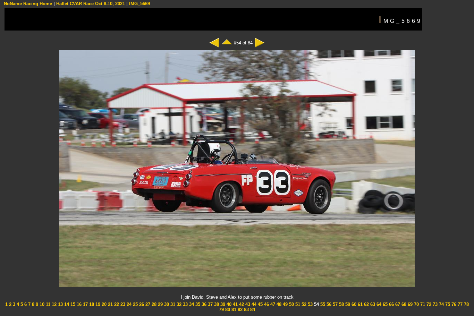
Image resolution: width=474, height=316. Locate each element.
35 (197, 304)
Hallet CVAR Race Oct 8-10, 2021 (90, 3)
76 (453, 304)
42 (241, 304)
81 (233, 309)
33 (184, 304)
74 (441, 304)
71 (422, 304)
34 (191, 304)
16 (78, 304)
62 (366, 304)
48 (278, 304)
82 (239, 309)
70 (416, 304)
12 (53, 304)
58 (341, 304)
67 (397, 304)
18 (91, 304)
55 (322, 304)
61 (359, 304)
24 (128, 304)
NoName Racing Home (28, 3)
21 (110, 304)
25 (135, 304)
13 (60, 304)
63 (372, 304)
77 (459, 304)
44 (253, 304)
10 (41, 304)
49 (284, 304)
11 (47, 304)
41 (234, 304)
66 (391, 304)
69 (409, 304)
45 (259, 304)
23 (122, 304)
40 (228, 304)
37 (209, 304)
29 (159, 304)
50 (291, 304)
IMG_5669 (139, 3)
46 (266, 304)
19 (97, 304)
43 (247, 304)
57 (334, 304)
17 (85, 304)
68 (403, 304)
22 (116, 304)
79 (221, 309)
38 (216, 304)
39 (222, 304)
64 (378, 304)
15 (72, 304)
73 (434, 304)
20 (103, 304)
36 (203, 304)
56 (328, 304)
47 (272, 304)
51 (297, 304)
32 (178, 304)
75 (447, 304)
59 (347, 304)
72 (428, 304)
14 (66, 304)
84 (252, 309)
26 (141, 304)
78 (466, 304)
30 (166, 304)
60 (353, 304)
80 (227, 309)
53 (309, 304)
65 (384, 304)
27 (147, 304)
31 (172, 304)
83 (246, 309)
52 (303, 304)
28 (153, 304)
